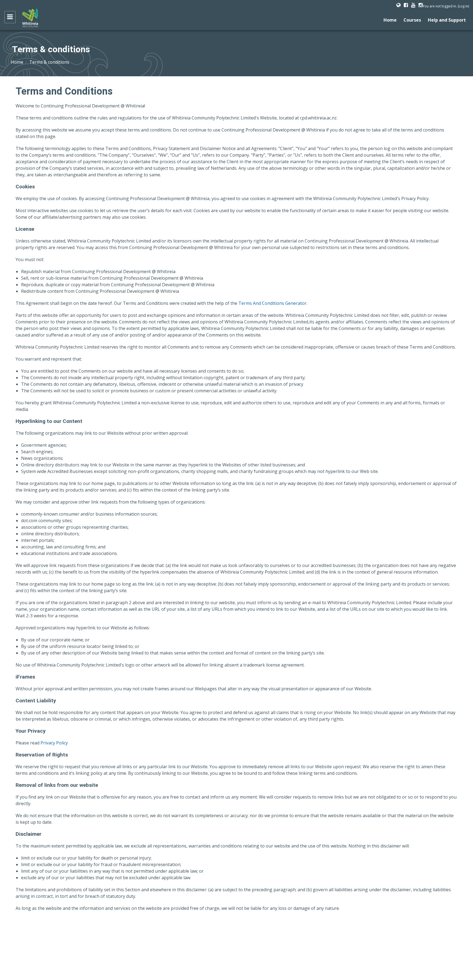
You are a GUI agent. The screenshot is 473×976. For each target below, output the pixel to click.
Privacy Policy (54, 743)
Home (390, 20)
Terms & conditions (49, 62)
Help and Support (447, 20)
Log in (463, 6)
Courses (412, 20)
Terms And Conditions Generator (272, 303)
